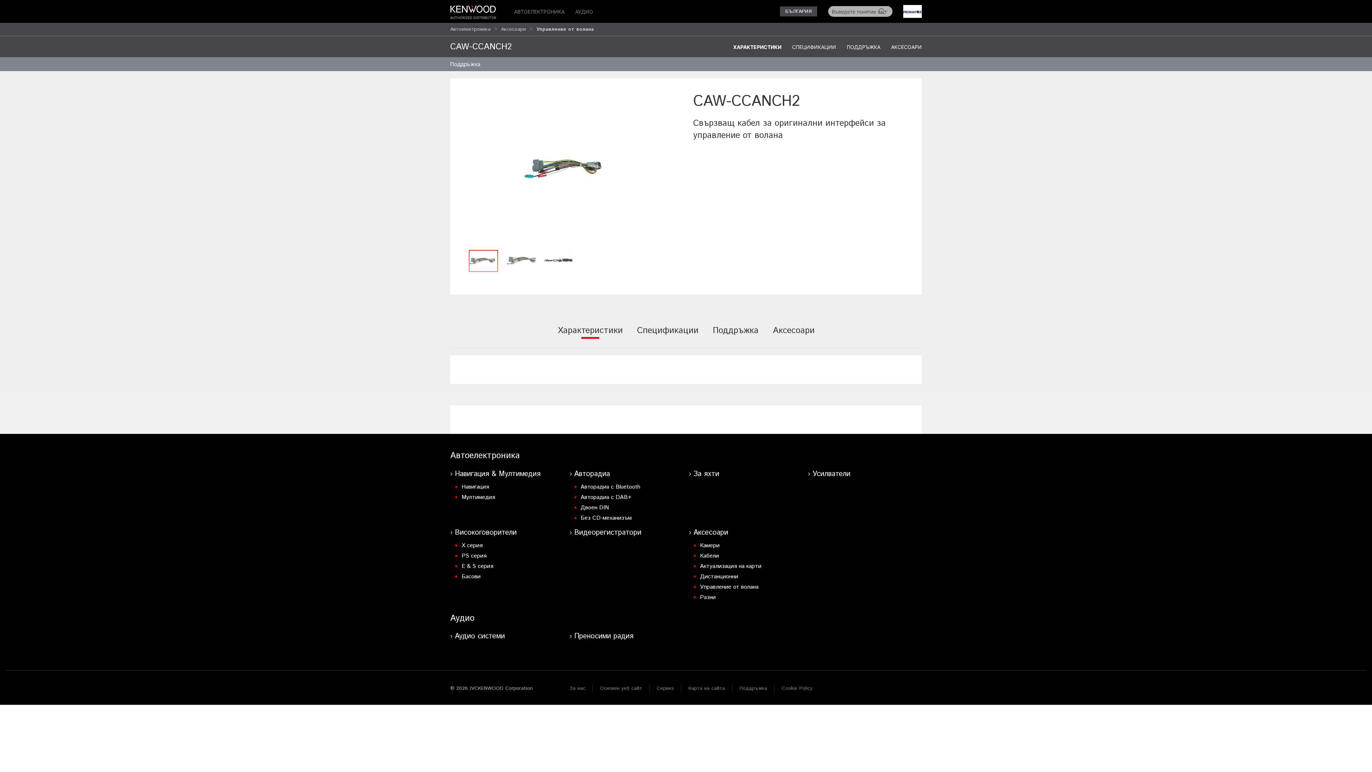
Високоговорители (486, 533)
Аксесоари (513, 29)
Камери (710, 545)
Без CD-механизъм (606, 518)
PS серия (474, 556)
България (798, 11)
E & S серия (477, 566)
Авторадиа (592, 474)
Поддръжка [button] (465, 64)
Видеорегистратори (607, 533)
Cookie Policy (797, 688)
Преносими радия (603, 636)
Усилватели (831, 474)
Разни (708, 597)
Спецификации (814, 47)
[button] (568, 168)
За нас (577, 688)
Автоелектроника (539, 12)
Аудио (584, 12)
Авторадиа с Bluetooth (610, 487)
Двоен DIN (595, 508)
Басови (471, 577)
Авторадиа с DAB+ (606, 497)
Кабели (709, 556)
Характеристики (757, 47)
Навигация (475, 487)
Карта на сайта (707, 688)
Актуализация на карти (730, 566)
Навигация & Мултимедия (498, 474)
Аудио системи (480, 636)
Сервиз (665, 688)
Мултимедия (478, 497)
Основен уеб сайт (621, 688)
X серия (472, 545)
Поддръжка (863, 47)
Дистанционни (719, 577)
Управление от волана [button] (565, 29)
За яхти (706, 474)
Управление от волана (729, 587)
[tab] (590, 335)
